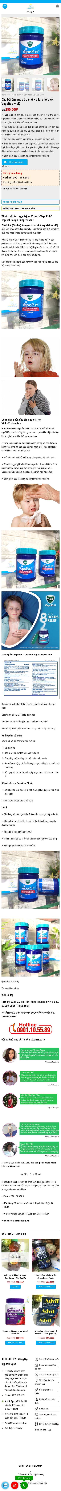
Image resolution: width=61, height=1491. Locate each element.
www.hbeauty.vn (21, 1220)
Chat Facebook (16, 162)
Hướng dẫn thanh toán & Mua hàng (19, 208)
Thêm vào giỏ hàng (46, 1287)
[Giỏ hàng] (57, 6)
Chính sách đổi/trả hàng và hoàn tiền (30, 1483)
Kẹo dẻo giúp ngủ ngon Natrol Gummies (15, 1332)
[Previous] (6, 46)
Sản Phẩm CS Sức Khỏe (34, 95)
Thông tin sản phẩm (12, 202)
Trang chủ (5, 95)
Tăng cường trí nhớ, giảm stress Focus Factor (45, 1276)
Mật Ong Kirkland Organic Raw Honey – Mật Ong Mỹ (15, 1276)
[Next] (54, 46)
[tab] (30, 203)
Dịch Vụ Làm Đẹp (43, 1429)
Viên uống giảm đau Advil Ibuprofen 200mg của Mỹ (46, 1332)
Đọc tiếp (15, 1287)
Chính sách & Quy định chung (30, 1474)
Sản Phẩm (16, 95)
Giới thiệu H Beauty (13, 1428)
